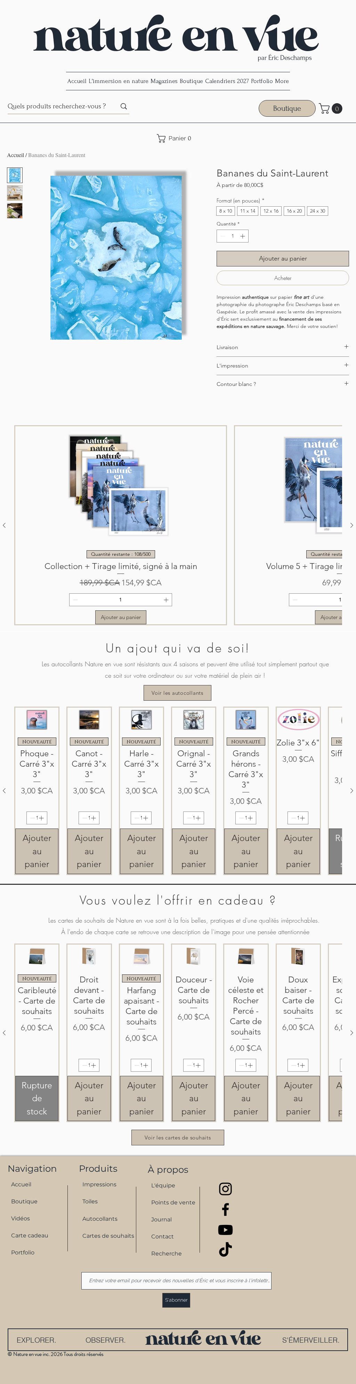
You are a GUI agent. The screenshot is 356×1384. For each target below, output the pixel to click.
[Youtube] (225, 1229)
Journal (161, 1219)
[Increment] (243, 236)
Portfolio (22, 1252)
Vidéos (20, 1218)
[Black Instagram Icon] (225, 1188)
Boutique (24, 1201)
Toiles (90, 1201)
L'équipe (163, 1185)
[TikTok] (225, 1250)
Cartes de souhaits (105, 1236)
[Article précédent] (4, 525)
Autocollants (100, 1219)
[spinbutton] (232, 236)
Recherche (166, 1253)
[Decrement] (222, 236)
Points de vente (173, 1202)
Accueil (15, 154)
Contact (162, 1236)
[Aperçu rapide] (36, 720)
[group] (178, 525)
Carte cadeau (29, 1235)
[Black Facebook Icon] (225, 1209)
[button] (332, 108)
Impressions (99, 1184)
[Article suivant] (352, 525)
